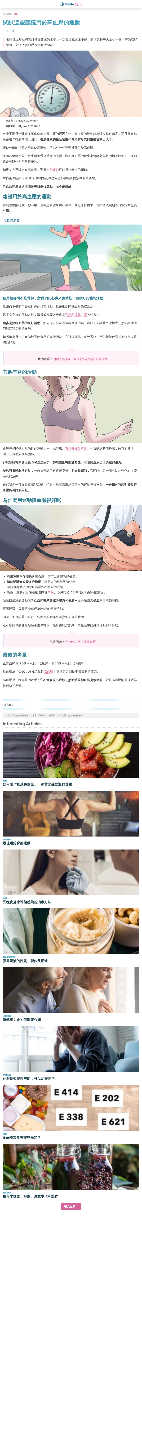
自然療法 (7, 1192)
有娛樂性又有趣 (76, 448)
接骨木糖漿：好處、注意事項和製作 (30, 1196)
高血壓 (48, 671)
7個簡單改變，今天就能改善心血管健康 (80, 359)
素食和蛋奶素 (9, 957)
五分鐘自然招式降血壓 (80, 642)
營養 (5, 780)
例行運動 (52, 170)
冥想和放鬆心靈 (76, 314)
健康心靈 (7, 1075)
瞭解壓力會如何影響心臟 (22, 1020)
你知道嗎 (7, 1016)
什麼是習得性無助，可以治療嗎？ (29, 1078)
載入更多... (71, 1206)
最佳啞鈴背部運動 (16, 843)
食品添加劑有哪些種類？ (22, 1137)
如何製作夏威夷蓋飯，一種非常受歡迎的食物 (37, 784)
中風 (50, 592)
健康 (5, 898)
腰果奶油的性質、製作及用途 (25, 961)
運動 (16, 14)
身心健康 (7, 14)
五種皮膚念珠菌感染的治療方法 (27, 902)
